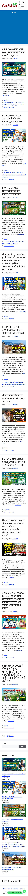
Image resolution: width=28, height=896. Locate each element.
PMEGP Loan (15, 173)
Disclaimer (22, 889)
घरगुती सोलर (10, 385)
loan (6, 105)
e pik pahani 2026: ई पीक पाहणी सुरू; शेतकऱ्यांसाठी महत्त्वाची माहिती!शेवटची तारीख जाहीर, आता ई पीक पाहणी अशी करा (13, 673)
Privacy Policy (8, 891)
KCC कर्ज (12, 241)
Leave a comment (9, 107)
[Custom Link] (24, 892)
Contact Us (15, 889)
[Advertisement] (14, 29)
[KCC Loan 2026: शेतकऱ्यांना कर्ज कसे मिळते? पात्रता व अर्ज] (14, 811)
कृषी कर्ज (4, 244)
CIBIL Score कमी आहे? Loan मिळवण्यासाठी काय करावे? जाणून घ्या (13, 52)
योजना (5, 239)
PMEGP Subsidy (11, 175)
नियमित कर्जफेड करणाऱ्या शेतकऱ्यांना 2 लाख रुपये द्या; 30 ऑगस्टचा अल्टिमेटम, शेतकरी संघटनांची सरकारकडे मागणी (13, 528)
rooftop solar (16, 382)
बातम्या (6, 170)
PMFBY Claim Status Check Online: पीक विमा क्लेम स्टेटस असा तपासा (13, 462)
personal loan (20, 105)
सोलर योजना (22, 385)
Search (4, 744)
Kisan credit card (19, 241)
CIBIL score (14, 102)
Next (11, 736)
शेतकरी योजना (21, 3)
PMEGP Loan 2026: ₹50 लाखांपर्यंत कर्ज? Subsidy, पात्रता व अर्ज (12, 118)
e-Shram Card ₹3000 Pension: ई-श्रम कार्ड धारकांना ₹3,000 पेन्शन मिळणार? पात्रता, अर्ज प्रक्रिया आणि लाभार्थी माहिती (13, 600)
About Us (9, 889)
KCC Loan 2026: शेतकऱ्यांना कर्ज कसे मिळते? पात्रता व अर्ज (11, 191)
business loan (7, 173)
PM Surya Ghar (8, 382)
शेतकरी (6, 316)
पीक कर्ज (9, 244)
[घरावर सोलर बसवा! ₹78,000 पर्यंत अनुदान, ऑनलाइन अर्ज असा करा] (14, 858)
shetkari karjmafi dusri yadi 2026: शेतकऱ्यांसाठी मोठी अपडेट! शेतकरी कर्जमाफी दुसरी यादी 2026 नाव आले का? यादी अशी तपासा (13, 262)
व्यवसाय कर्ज (19, 175)
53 (8, 736)
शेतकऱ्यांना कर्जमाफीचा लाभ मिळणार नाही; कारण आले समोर (13, 398)
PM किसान (6, 510)
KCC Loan (6, 241)
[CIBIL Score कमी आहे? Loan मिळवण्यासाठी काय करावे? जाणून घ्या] (14, 765)
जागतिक (6, 100)
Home (4, 889)
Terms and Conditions (18, 891)
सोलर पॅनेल (16, 385)
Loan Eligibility (12, 105)
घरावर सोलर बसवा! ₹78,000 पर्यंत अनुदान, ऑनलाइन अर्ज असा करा (13, 330)
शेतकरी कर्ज (14, 244)
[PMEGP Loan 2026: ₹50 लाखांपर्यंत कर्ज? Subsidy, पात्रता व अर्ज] (14, 788)
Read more (6, 95)
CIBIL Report (7, 102)
